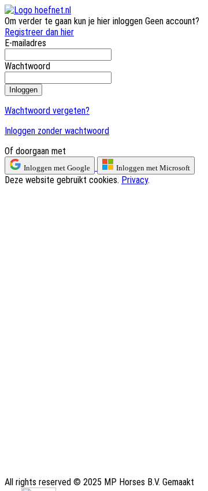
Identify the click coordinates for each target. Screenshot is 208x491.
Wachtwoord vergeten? (47, 110)
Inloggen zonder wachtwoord (57, 130)
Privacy (134, 179)
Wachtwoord (27, 66)
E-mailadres (25, 43)
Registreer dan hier (39, 32)
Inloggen (23, 89)
